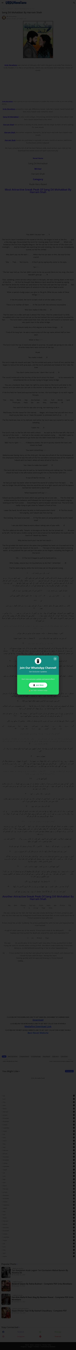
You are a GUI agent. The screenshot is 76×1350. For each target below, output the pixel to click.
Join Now (38, 685)
